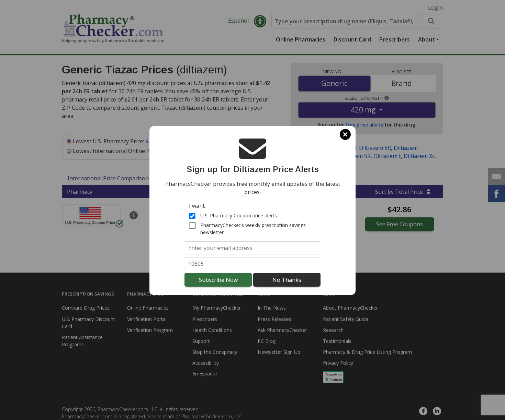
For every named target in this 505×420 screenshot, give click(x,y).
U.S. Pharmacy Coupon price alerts (238, 215)
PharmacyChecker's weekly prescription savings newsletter (253, 229)
